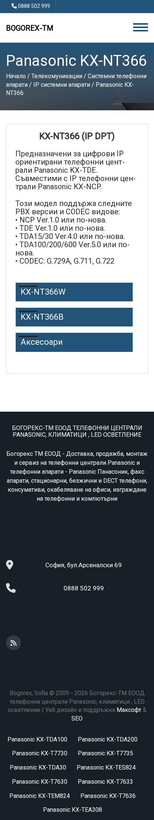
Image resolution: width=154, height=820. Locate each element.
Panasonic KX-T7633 (105, 781)
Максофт (129, 709)
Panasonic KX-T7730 (39, 753)
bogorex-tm (29, 28)
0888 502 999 (34, 6)
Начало (16, 76)
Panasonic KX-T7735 (105, 753)
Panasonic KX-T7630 (39, 781)
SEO (77, 718)
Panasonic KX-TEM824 (39, 795)
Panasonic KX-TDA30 (38, 767)
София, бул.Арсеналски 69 (83, 565)
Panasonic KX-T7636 (108, 795)
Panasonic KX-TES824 (106, 767)
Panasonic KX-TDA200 (108, 739)
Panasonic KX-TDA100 (37, 739)
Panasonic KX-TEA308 (72, 809)
